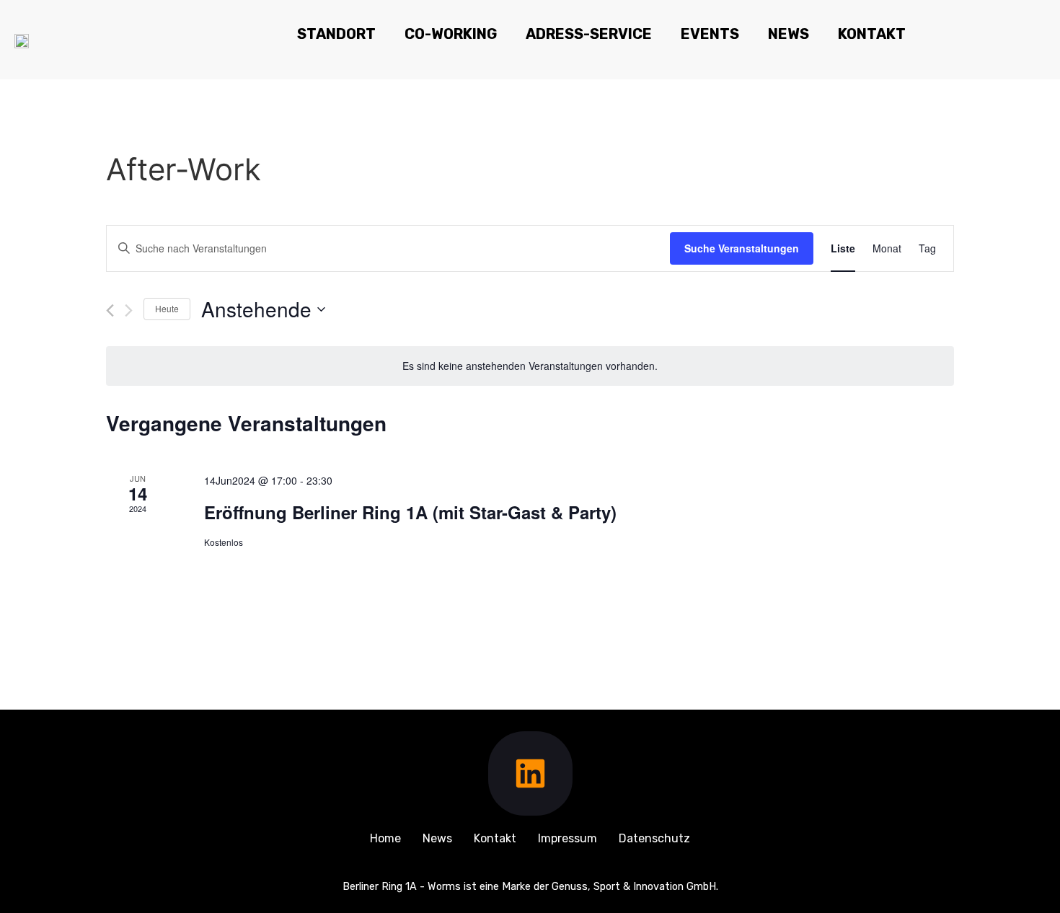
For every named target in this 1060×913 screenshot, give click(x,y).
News (788, 34)
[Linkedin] (530, 773)
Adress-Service (589, 34)
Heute (167, 308)
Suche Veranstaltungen (741, 248)
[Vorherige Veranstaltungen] (110, 310)
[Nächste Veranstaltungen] (129, 310)
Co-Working (451, 34)
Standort (336, 34)
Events (710, 34)
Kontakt (872, 34)
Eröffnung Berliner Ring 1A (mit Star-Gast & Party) (410, 512)
